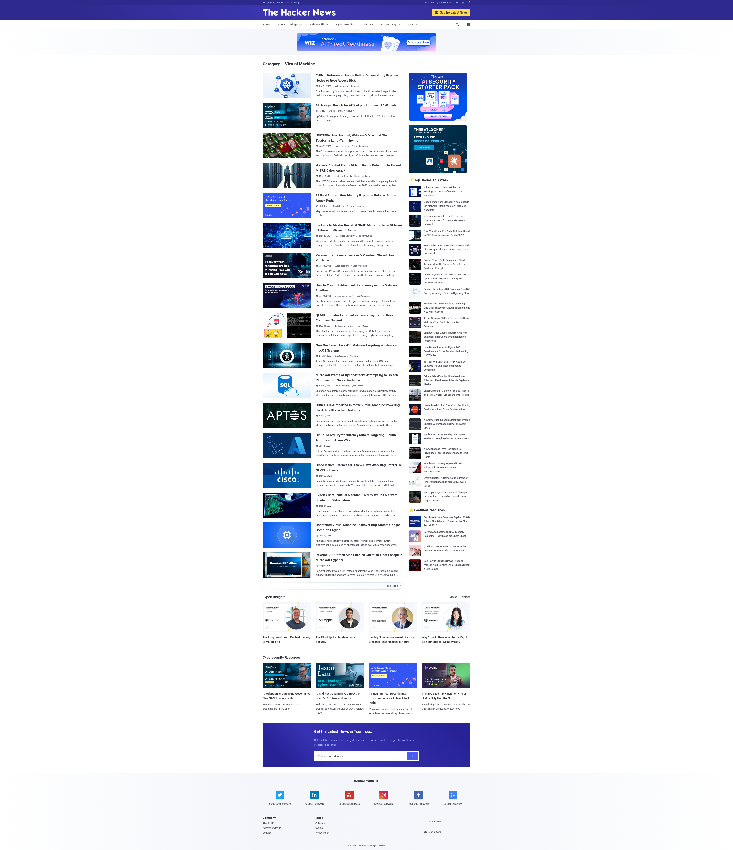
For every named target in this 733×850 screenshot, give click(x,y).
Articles (466, 596)
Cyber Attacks (345, 24)
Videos (453, 596)
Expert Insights (390, 24)
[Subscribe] (412, 756)
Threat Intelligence (290, 24)
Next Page (393, 585)
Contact (267, 832)
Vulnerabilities (319, 24)
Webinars (367, 24)
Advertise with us (272, 827)
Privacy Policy (322, 832)
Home (266, 24)
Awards (412, 24)
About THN (268, 823)
